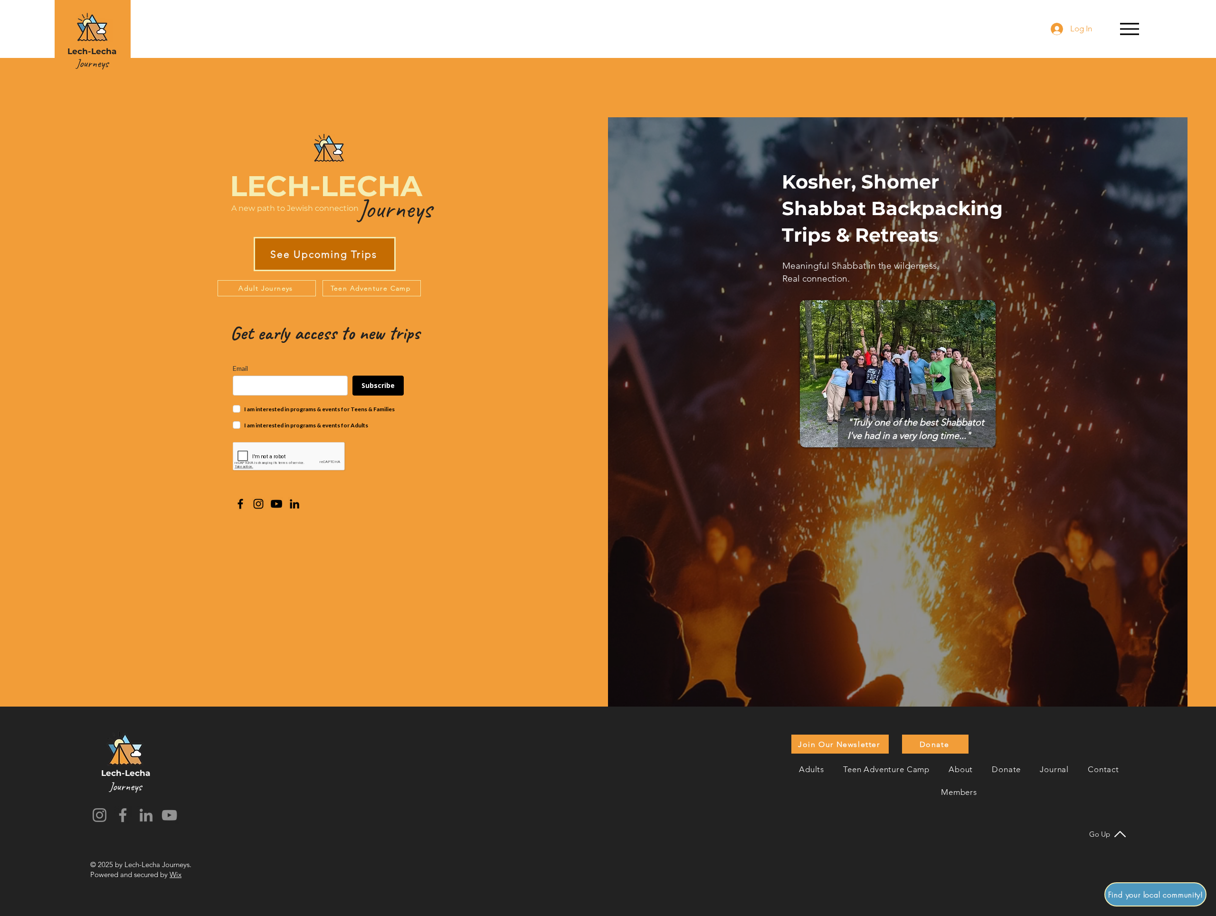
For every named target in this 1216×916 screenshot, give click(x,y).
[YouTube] (169, 815)
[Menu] (1129, 28)
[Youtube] (276, 503)
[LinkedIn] (294, 503)
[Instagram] (258, 503)
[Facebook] (240, 503)
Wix (175, 874)
